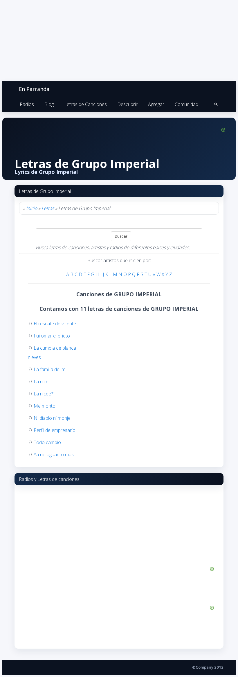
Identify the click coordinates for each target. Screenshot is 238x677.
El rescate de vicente (55, 323)
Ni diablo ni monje (52, 418)
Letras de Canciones (85, 104)
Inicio (31, 208)
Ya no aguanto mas (54, 454)
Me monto (44, 406)
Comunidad (186, 104)
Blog (49, 104)
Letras (48, 208)
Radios (27, 104)
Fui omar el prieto (52, 336)
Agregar (156, 104)
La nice (41, 381)
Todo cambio (47, 442)
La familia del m (49, 369)
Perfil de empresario (54, 430)
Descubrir (127, 104)
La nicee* (44, 393)
